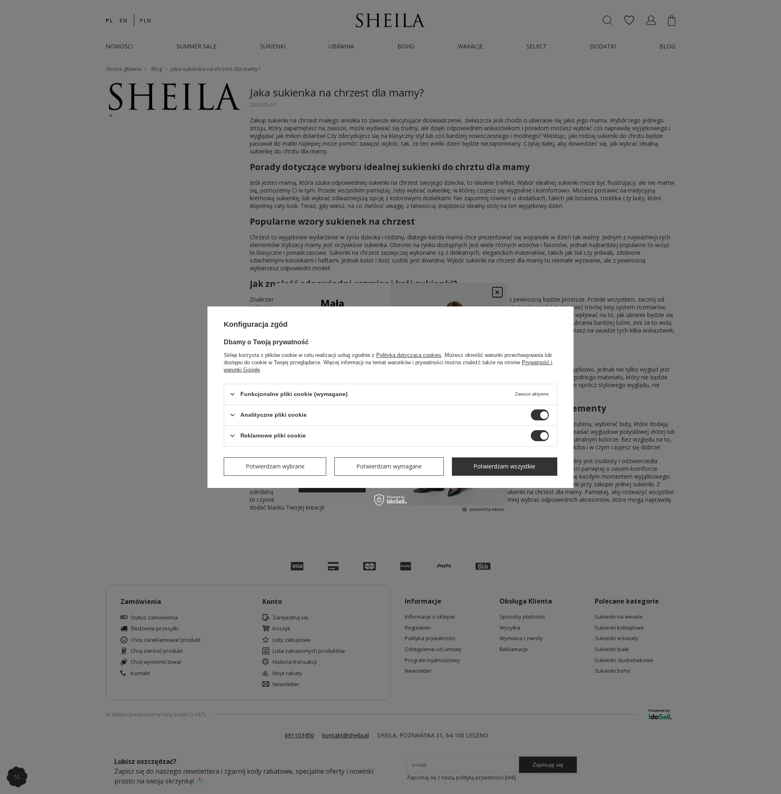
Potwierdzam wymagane (389, 466)
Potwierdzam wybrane (275, 466)
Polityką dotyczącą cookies (408, 355)
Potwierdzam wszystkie (504, 466)
